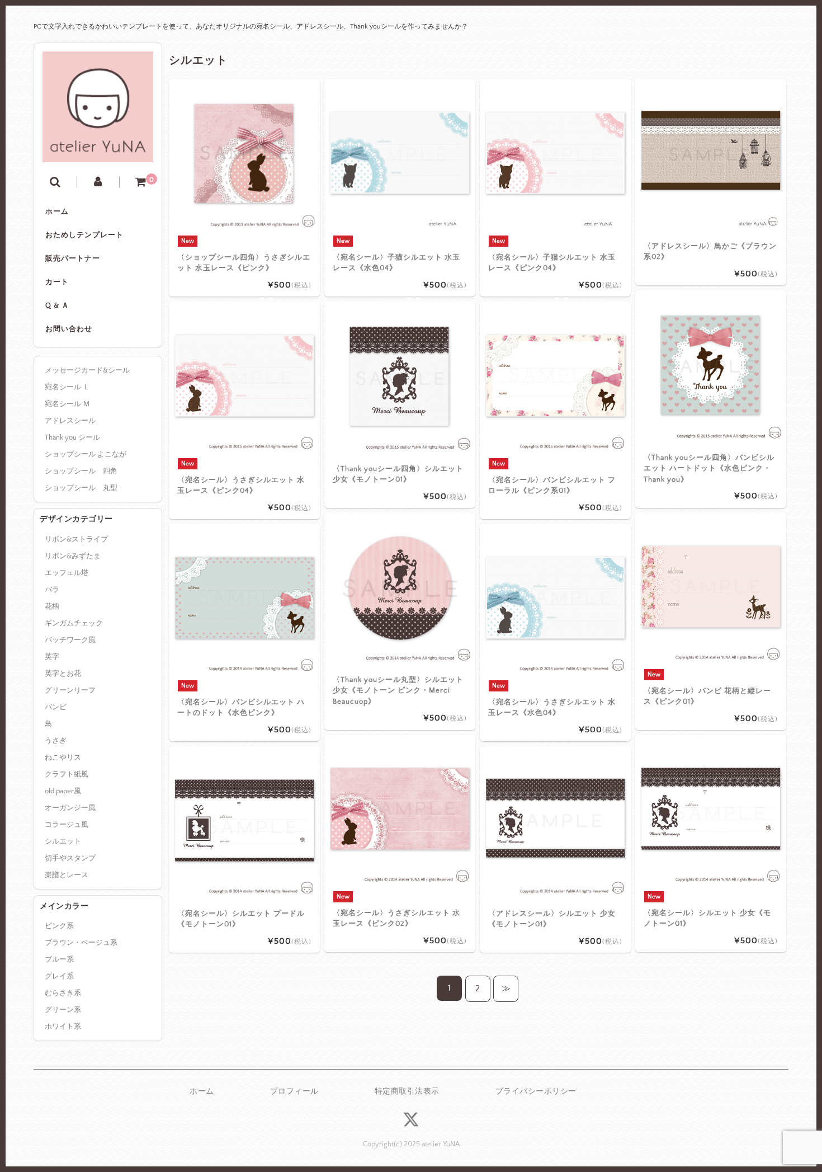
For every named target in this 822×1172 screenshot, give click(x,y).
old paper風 (63, 791)
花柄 (52, 606)
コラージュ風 (66, 825)
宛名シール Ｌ (67, 387)
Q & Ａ (57, 305)
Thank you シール (72, 437)
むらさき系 (63, 993)
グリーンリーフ (70, 690)
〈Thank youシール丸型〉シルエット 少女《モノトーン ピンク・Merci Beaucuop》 (398, 690)
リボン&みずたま (73, 556)
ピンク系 (59, 926)
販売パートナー (72, 258)
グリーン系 (63, 1010)
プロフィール (294, 1091)
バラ (52, 590)
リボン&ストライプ (76, 539)
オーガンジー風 (70, 808)
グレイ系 (59, 976)
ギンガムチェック (74, 623)
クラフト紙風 (66, 774)
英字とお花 (63, 673)
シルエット (63, 841)
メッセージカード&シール (87, 370)
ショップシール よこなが (85, 454)
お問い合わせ (68, 329)
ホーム (57, 211)
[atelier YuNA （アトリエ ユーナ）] (97, 153)
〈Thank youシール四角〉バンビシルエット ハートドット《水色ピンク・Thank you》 (709, 468)
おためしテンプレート (84, 235)
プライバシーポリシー (536, 1091)
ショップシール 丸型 (81, 488)
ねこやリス (63, 757)
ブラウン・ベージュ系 (81, 943)
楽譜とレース (66, 875)
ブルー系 (59, 959)
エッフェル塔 (66, 573)
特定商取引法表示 (407, 1091)
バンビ (56, 707)
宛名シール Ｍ (67, 404)
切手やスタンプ (70, 858)
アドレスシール (70, 421)
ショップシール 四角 (81, 471)
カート (57, 282)
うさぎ (56, 741)
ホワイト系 (63, 1026)
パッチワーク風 (70, 640)
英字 (52, 657)
